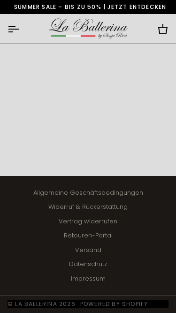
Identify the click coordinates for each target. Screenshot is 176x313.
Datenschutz (88, 264)
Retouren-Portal (88, 235)
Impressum (88, 278)
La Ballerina (36, 304)
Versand (88, 249)
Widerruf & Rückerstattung (88, 206)
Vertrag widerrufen (88, 221)
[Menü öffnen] (22, 29)
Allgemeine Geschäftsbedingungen (88, 192)
